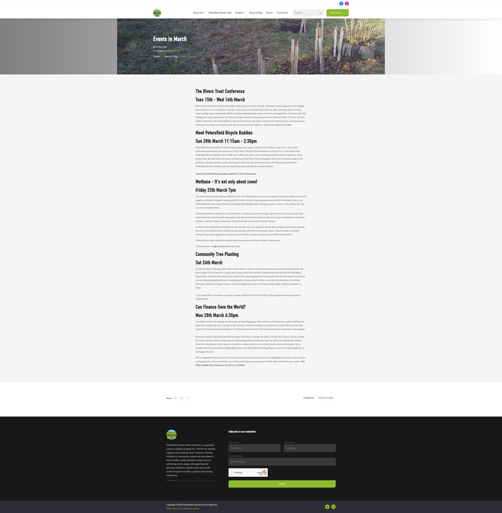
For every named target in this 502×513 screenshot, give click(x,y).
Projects (239, 12)
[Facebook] (341, 3)
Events (269, 12)
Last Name (290, 442)
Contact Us (282, 12)
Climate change (172, 50)
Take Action (336, 12)
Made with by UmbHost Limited (182, 508)
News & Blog (255, 12)
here (289, 125)
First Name (235, 442)
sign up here (219, 246)
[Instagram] (347, 3)
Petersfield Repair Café (220, 12)
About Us (198, 12)
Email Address (236, 456)
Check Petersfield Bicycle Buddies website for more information (226, 173)
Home (156, 56)
